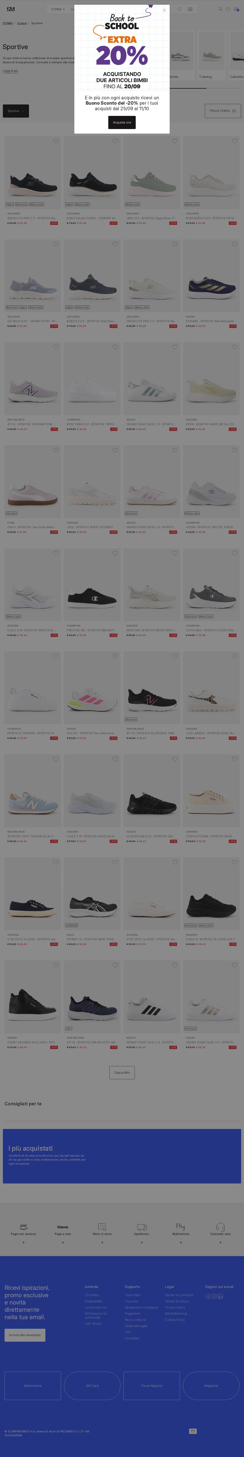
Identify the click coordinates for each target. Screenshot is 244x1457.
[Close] (164, 10)
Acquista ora (122, 122)
